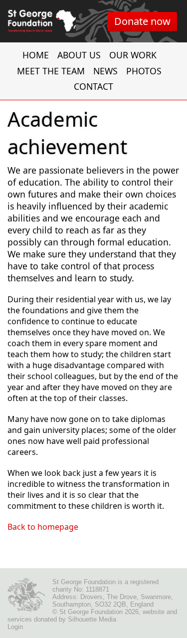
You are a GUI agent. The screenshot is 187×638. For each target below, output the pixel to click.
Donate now (142, 21)
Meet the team (51, 71)
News (105, 71)
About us (79, 55)
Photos (144, 71)
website (154, 612)
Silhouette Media (92, 619)
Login (15, 627)
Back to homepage (42, 526)
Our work (133, 55)
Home (35, 55)
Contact (93, 86)
